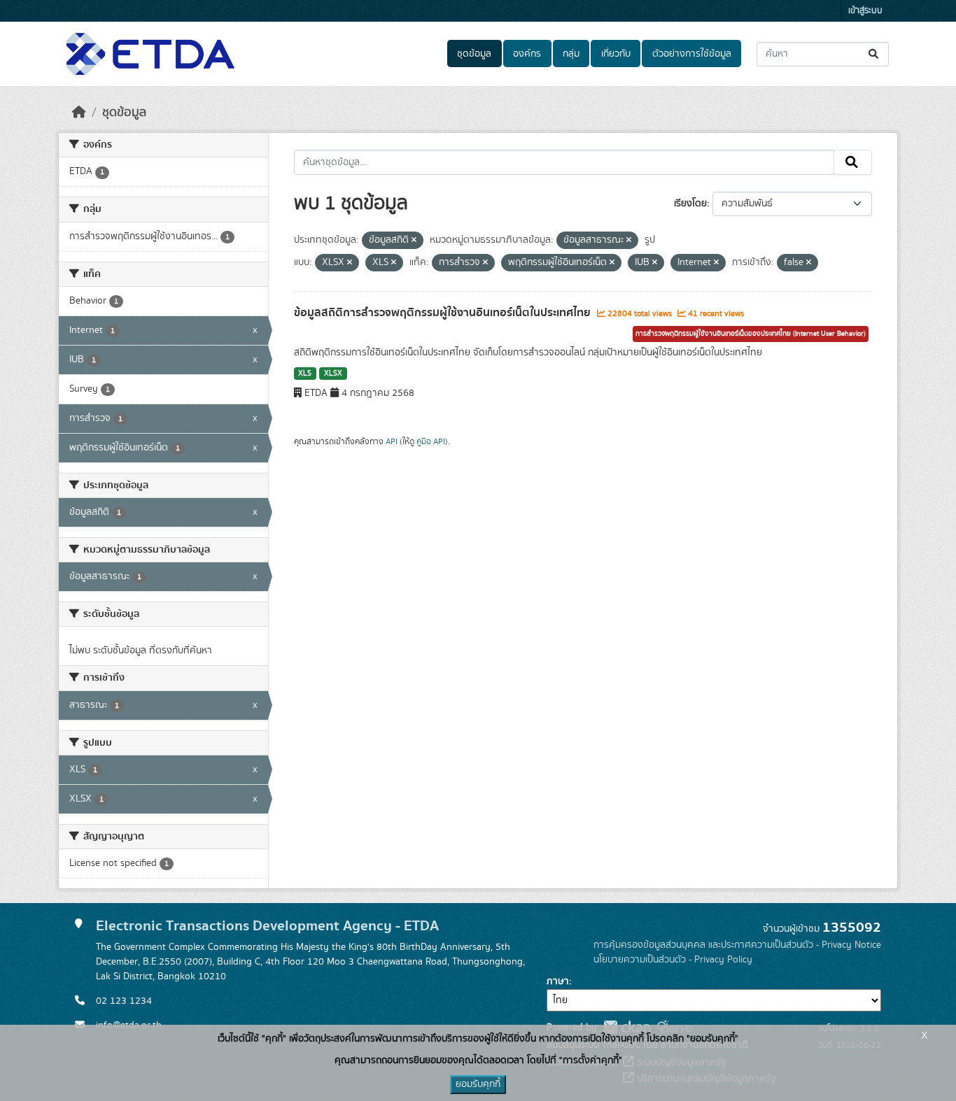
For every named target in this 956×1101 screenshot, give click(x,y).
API (392, 441)
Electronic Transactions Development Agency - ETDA (267, 925)
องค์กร (527, 54)
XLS (304, 373)
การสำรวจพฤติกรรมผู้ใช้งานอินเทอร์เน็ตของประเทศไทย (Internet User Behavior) (750, 334)
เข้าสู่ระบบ (865, 10)
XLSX (333, 373)
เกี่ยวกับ (616, 54)
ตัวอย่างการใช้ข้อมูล (691, 54)
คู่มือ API (430, 441)
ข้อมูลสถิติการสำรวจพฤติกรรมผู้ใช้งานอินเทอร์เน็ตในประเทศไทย (443, 313)
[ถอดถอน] (414, 240)
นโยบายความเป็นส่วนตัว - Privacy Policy (672, 960)
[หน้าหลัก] (79, 113)
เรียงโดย (690, 204)
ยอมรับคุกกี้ (478, 1084)
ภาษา (558, 981)
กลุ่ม (571, 54)
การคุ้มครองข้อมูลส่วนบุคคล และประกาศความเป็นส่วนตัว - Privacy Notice (737, 945)
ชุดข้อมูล (474, 54)
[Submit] (874, 54)
